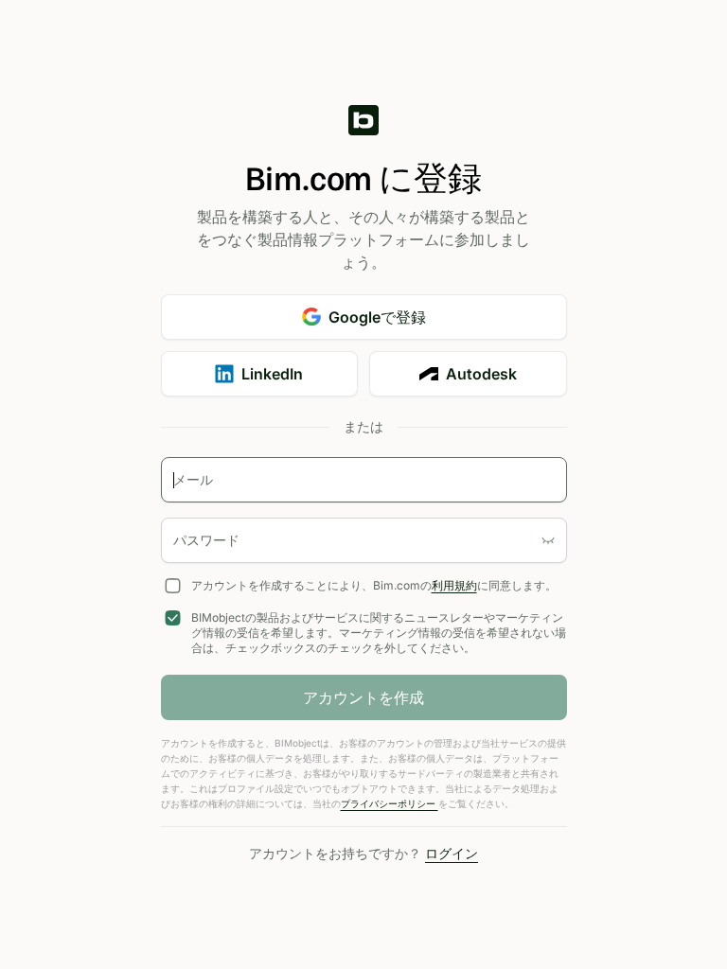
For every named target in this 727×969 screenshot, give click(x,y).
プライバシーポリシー (389, 803)
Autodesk (481, 373)
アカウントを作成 (363, 697)
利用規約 (454, 585)
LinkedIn (272, 373)
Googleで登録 (377, 317)
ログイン (451, 853)
